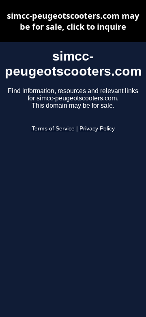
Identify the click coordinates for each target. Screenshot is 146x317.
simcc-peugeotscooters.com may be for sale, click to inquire (73, 21)
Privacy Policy (97, 129)
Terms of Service (53, 129)
